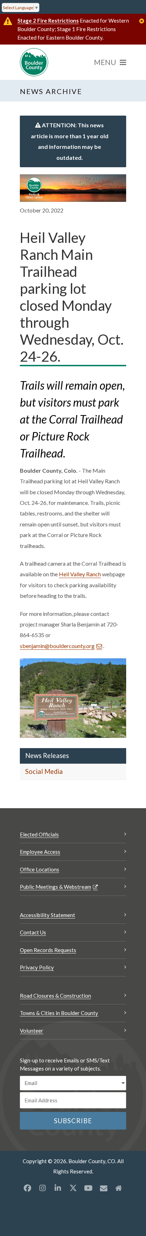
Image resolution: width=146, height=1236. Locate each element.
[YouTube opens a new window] (88, 1188)
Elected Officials (39, 834)
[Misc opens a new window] (103, 1188)
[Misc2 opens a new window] (119, 1188)
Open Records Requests (48, 950)
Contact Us (33, 932)
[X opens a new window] (73, 1188)
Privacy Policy (37, 967)
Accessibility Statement (47, 915)
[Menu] (110, 62)
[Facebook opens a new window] (27, 1188)
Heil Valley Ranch (80, 574)
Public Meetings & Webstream (55, 887)
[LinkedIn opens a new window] (58, 1188)
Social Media (44, 771)
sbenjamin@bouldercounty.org (57, 645)
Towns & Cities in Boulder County (59, 1013)
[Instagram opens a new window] (42, 1188)
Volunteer (31, 1030)
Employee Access (40, 852)
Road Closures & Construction (55, 995)
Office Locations (39, 869)
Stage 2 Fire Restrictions (48, 20)
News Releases (47, 755)
